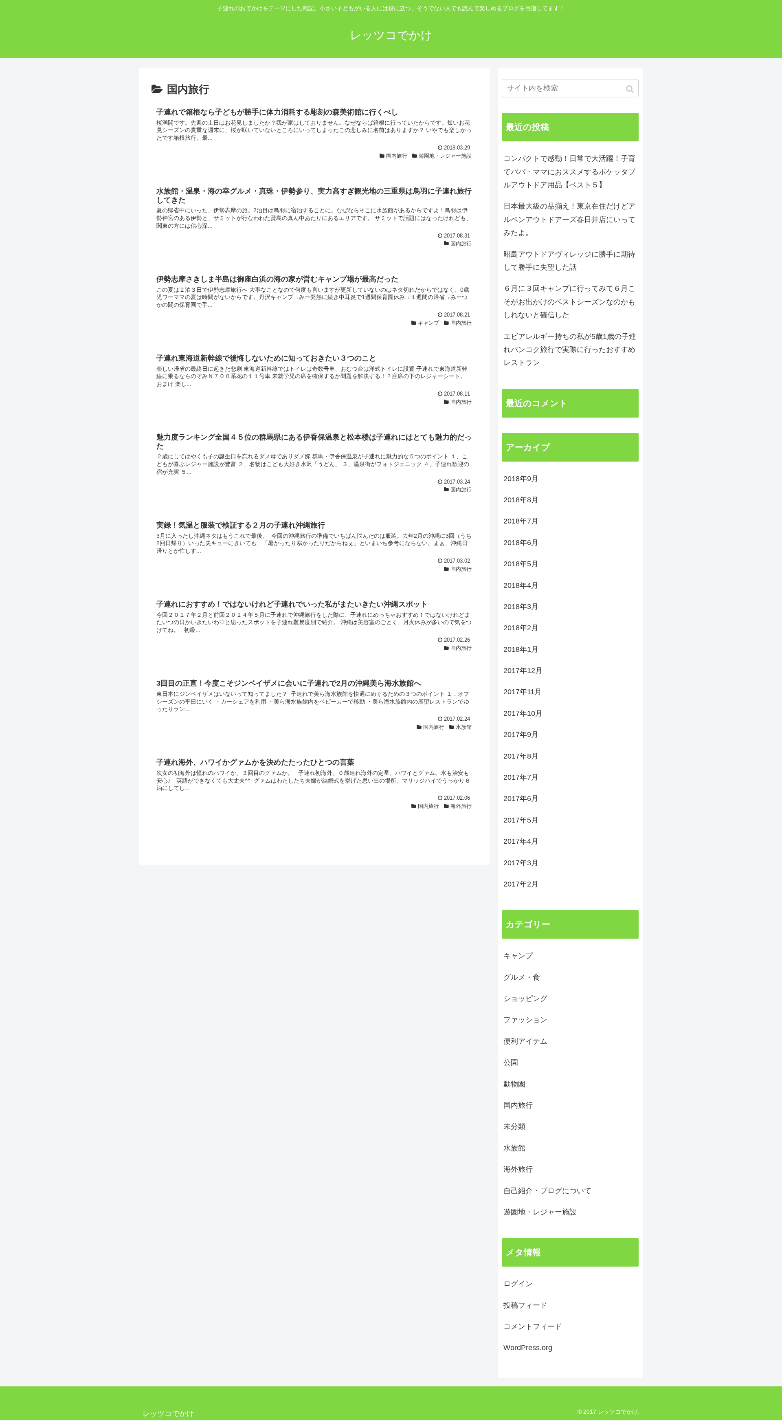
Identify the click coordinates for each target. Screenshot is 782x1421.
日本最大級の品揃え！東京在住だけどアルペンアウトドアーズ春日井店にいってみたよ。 (569, 219)
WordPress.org (527, 1348)
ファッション (525, 1020)
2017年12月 (523, 671)
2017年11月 (522, 692)
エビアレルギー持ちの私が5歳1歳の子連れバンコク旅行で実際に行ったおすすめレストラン (569, 349)
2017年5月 (520, 820)
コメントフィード (532, 1326)
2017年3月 (520, 863)
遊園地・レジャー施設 (540, 1212)
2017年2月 (520, 884)
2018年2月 (520, 628)
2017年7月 (520, 777)
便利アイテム (525, 1041)
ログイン (518, 1284)
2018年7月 (520, 521)
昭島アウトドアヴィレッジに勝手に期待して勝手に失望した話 (569, 260)
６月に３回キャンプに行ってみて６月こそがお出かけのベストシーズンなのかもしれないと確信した (569, 301)
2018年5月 (520, 564)
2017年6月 (520, 798)
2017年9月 (520, 734)
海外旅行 (518, 1169)
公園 (510, 1062)
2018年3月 (520, 607)
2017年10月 (523, 713)
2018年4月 (520, 585)
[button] (631, 89)
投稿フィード (525, 1305)
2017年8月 (520, 756)
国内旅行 (518, 1105)
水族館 (514, 1148)
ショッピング (525, 998)
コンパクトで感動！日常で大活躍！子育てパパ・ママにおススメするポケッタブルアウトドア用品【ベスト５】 (569, 171)
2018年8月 (520, 500)
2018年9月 (520, 479)
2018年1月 (520, 649)
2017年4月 (520, 841)
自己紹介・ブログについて (547, 1191)
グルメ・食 (521, 977)
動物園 (514, 1084)
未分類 (514, 1126)
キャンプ (518, 956)
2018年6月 (520, 543)
